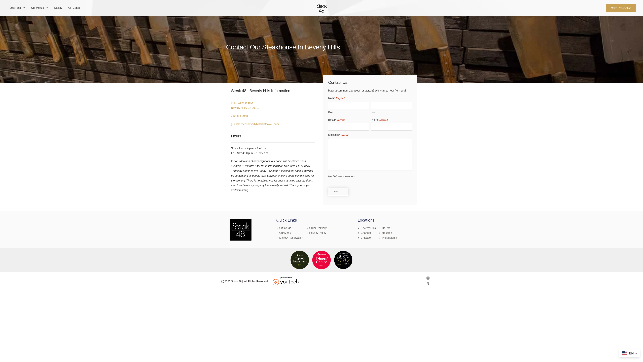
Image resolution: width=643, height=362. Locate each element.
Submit (338, 192)
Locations (15, 7)
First (330, 112)
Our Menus (37, 7)
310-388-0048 (239, 115)
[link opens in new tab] (321, 260)
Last (373, 112)
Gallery (58, 7)
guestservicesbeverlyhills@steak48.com (255, 124)
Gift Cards (74, 7)
